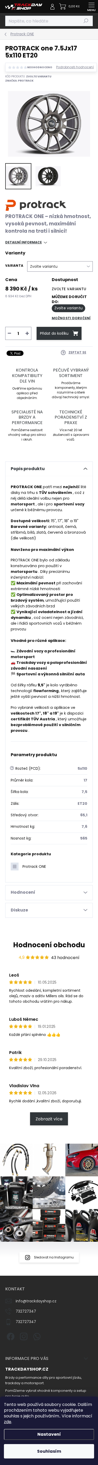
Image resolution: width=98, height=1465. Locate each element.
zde (7, 1422)
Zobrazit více (49, 1119)
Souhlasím (49, 1451)
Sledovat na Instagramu (54, 1257)
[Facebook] (9, 1335)
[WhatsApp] (36, 1335)
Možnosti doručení (71, 318)
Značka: (19, 81)
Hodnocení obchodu (49, 945)
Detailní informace (23, 242)
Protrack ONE (34, 866)
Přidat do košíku (54, 333)
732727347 (26, 1311)
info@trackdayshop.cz (36, 1301)
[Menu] (91, 6)
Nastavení (49, 1434)
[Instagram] (22, 1335)
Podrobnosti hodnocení (75, 67)
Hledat (86, 21)
